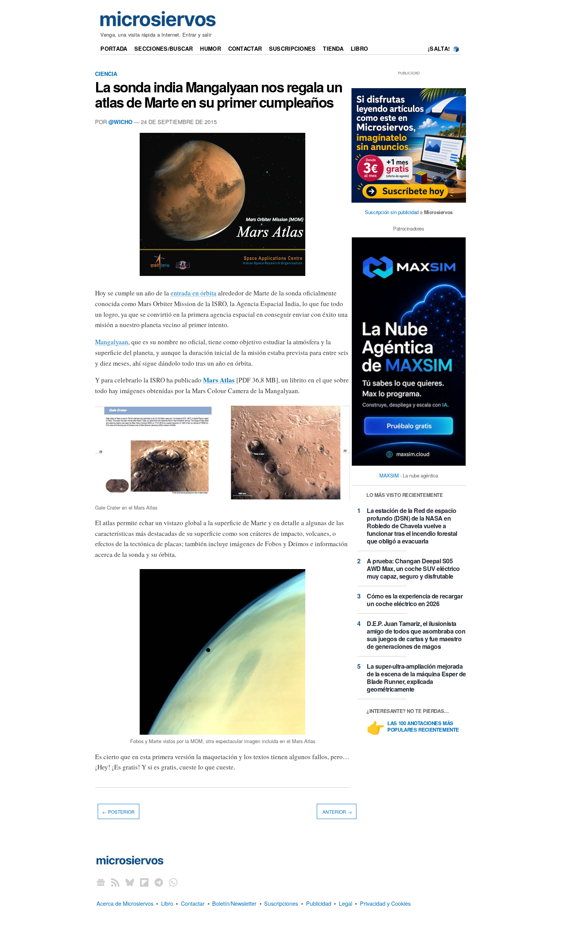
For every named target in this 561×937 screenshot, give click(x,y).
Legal (345, 903)
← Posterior (118, 811)
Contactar (245, 48)
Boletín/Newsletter (234, 903)
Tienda (333, 48)
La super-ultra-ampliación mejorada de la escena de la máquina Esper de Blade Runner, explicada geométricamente (416, 677)
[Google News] (101, 882)
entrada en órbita (193, 293)
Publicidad (318, 903)
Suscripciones (292, 48)
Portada (113, 48)
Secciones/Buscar (163, 48)
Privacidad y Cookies (385, 903)
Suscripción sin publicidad (392, 212)
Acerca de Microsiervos (125, 903)
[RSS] (115, 882)
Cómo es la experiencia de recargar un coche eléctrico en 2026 (415, 600)
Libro (359, 48)
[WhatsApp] (173, 882)
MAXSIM (389, 475)
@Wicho (120, 122)
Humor (210, 48)
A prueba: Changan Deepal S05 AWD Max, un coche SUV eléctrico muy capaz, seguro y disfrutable (413, 568)
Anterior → (336, 811)
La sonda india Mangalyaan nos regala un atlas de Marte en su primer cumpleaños (218, 94)
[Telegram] (159, 882)
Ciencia (106, 73)
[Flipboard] (144, 882)
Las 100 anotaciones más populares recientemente (423, 726)
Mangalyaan (111, 341)
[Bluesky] (130, 882)
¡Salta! (439, 48)
